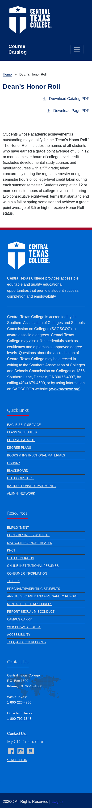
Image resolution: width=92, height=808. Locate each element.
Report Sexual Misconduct (30, 611)
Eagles (57, 802)
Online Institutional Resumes (33, 566)
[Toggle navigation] (77, 49)
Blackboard (17, 470)
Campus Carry (19, 619)
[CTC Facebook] (11, 751)
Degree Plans (19, 447)
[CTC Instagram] (20, 751)
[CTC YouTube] (30, 751)
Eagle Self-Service (24, 425)
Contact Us (17, 734)
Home (7, 74)
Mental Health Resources (29, 604)
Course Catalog (21, 440)
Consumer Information (27, 573)
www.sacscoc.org (64, 389)
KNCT (11, 550)
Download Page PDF (71, 111)
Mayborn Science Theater (29, 543)
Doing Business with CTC (28, 535)
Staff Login (17, 760)
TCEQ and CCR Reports (26, 642)
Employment (18, 527)
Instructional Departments (31, 486)
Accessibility (18, 634)
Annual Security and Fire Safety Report (42, 596)
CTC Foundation (20, 558)
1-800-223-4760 (19, 702)
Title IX (13, 581)
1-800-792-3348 (19, 718)
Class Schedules (22, 432)
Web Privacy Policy (24, 627)
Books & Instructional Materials (36, 455)
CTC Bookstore (20, 478)
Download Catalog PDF (69, 99)
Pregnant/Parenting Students (33, 589)
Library (13, 463)
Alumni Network (21, 493)
